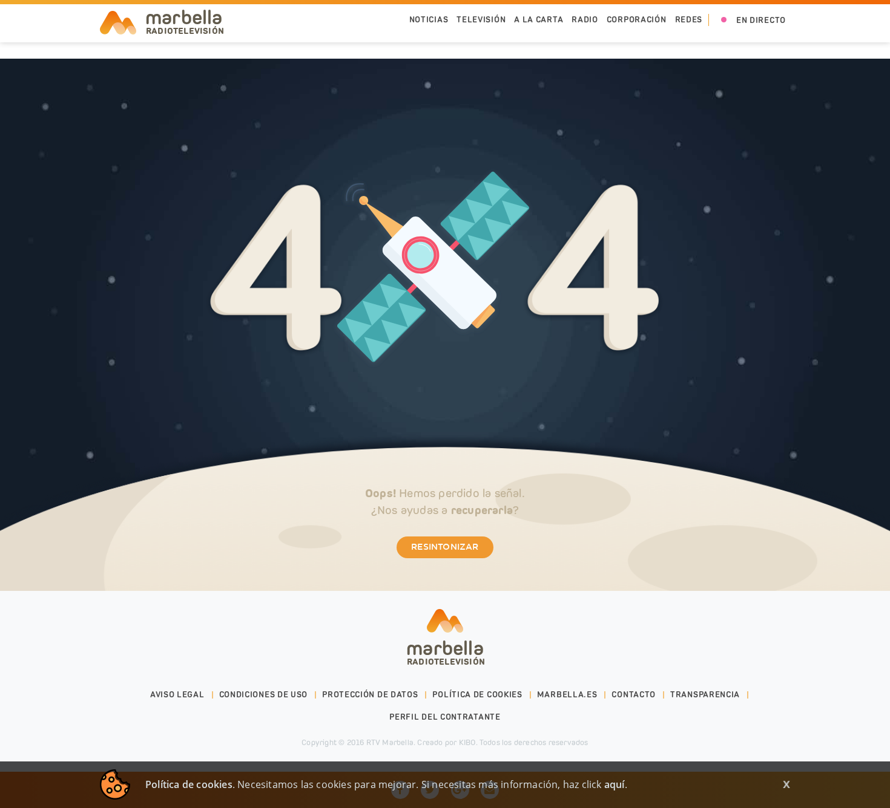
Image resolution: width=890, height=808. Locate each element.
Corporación (637, 20)
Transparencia (705, 694)
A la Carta (538, 20)
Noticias (429, 20)
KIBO (467, 742)
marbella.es (567, 694)
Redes (689, 20)
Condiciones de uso (263, 694)
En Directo (761, 20)
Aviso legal (177, 694)
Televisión (481, 20)
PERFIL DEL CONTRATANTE (444, 717)
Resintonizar (444, 547)
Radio (585, 20)
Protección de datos (370, 694)
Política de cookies (477, 694)
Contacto (633, 694)
